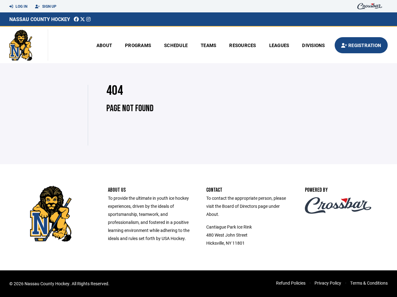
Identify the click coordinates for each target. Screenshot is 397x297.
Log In (21, 6)
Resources (242, 45)
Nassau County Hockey (39, 19)
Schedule (176, 45)
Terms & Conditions (369, 283)
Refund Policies (291, 283)
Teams (208, 45)
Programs (138, 45)
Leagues (279, 45)
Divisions (313, 45)
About (104, 45)
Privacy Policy (327, 283)
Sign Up (48, 6)
